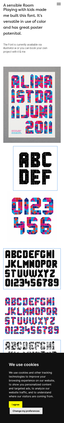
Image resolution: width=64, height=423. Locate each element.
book (33, 48)
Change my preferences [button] (26, 410)
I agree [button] (15, 404)
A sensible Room (18, 5)
